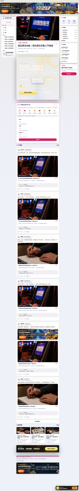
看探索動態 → (63, 40)
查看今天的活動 (51, 448)
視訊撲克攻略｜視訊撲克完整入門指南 (35, 45)
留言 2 (21, 231)
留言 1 (21, 189)
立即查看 (75, 487)
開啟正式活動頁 (28, 92)
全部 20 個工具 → (64, 61)
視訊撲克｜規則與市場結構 (8, 36)
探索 (4, 27)
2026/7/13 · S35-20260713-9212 (26, 380)
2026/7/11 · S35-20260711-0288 (26, 150)
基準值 (20, 119)
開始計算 (37, 139)
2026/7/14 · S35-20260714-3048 (26, 282)
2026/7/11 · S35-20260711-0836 (26, 195)
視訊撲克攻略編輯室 (21, 51)
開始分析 (69, 73)
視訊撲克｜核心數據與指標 (8, 39)
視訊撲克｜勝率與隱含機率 (8, 48)
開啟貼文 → (28, 189)
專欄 (4, 32)
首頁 (4, 25)
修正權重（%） (21, 132)
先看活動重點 (47, 92)
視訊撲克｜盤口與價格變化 (8, 45)
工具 (4, 30)
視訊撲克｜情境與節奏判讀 (8, 43)
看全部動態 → (38, 421)
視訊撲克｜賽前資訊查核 (8, 41)
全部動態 (57, 145)
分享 (24, 189)
